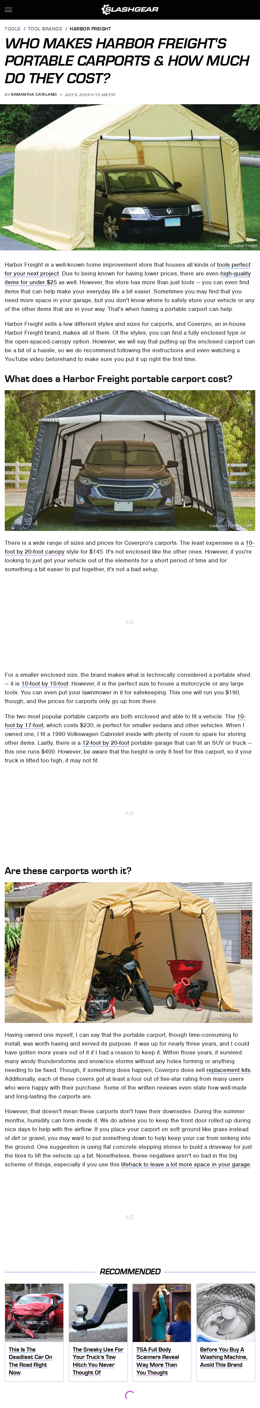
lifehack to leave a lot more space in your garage (185, 1164)
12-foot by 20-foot (105, 742)
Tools (13, 29)
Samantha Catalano (34, 94)
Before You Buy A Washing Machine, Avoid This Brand (223, 1357)
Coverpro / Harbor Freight (235, 246)
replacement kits (229, 1070)
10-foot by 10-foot (44, 683)
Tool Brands (45, 29)
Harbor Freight (90, 29)
